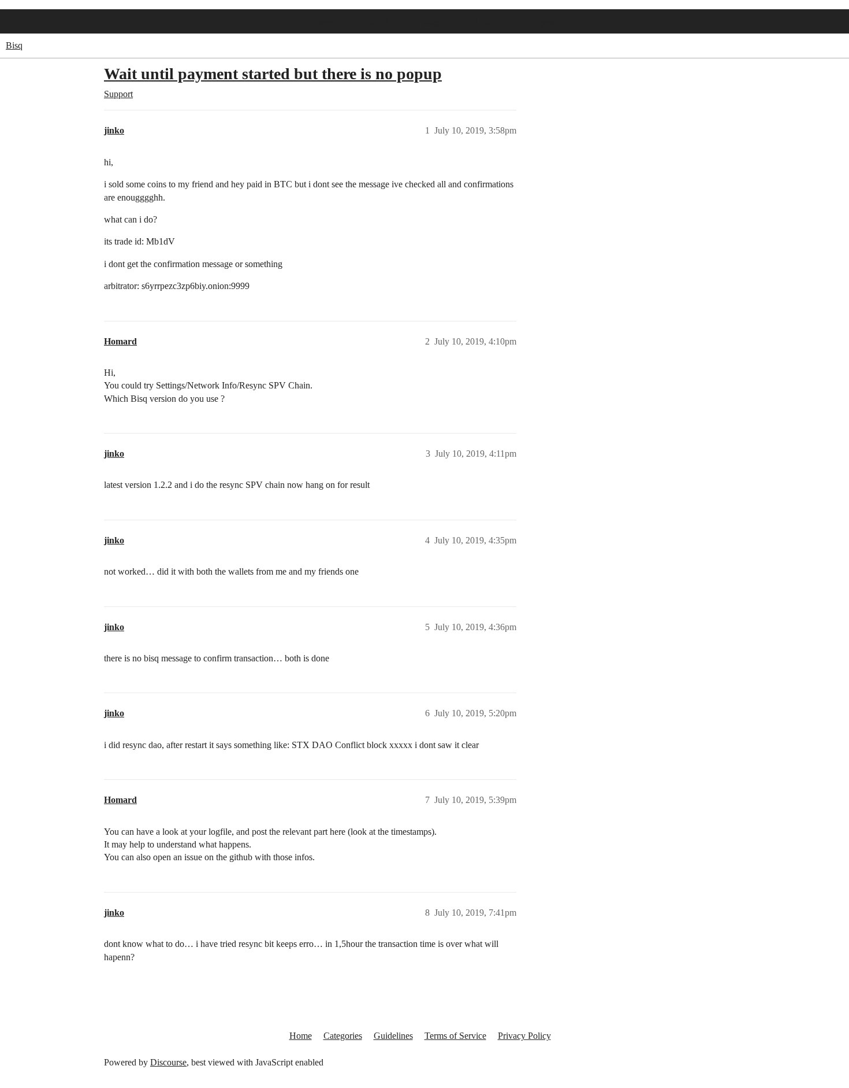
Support (539, 23)
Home (322, 23)
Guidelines (393, 1036)
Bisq (14, 45)
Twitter (430, 23)
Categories (342, 1036)
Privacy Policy (524, 1036)
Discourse (168, 1062)
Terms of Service (455, 1036)
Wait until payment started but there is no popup (273, 74)
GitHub (376, 23)
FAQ (484, 23)
